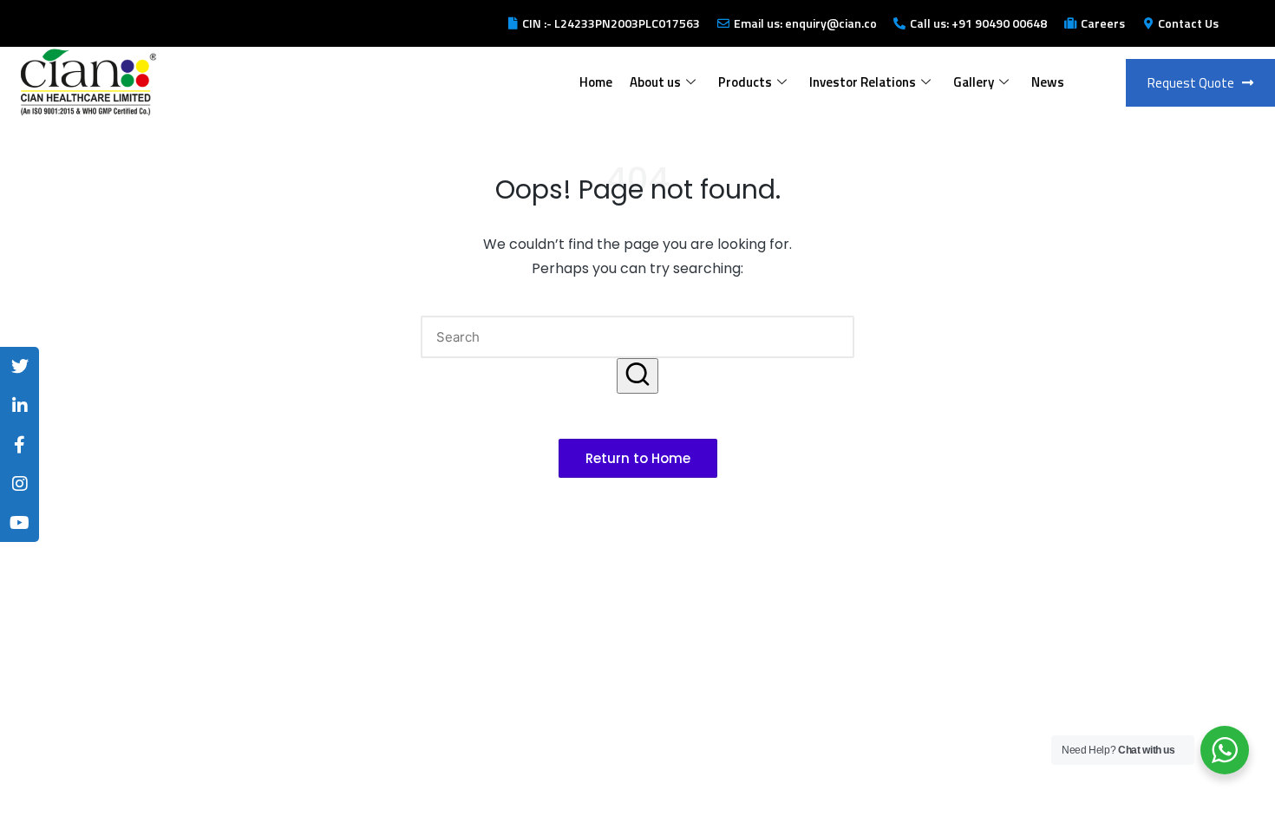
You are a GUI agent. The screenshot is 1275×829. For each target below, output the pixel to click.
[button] (637, 376)
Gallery (973, 82)
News (1047, 82)
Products (745, 82)
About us (655, 82)
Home (595, 82)
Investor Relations (862, 82)
